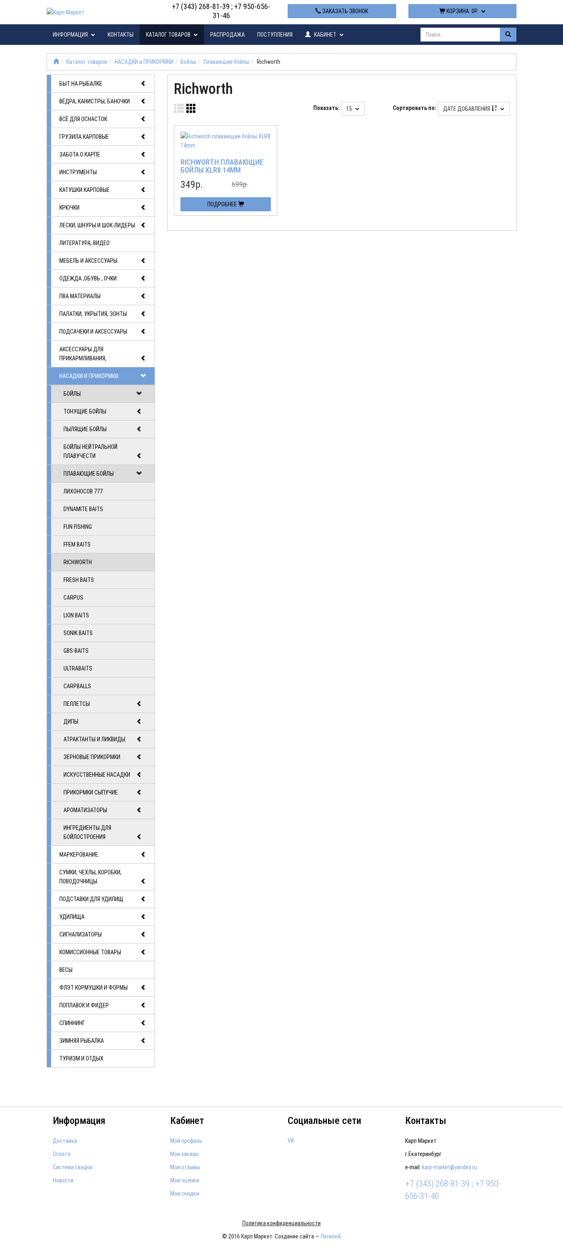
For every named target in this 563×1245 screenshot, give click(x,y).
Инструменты (78, 172)
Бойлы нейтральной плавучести (90, 451)
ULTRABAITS (77, 668)
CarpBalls (77, 686)
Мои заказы (184, 1154)
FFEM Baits (77, 544)
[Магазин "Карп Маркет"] (56, 61)
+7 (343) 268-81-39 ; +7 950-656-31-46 (221, 11)
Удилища (71, 916)
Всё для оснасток (83, 119)
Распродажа (227, 34)
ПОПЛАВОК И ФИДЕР (84, 1005)
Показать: (326, 108)
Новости (63, 1180)
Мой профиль (186, 1141)
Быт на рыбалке (80, 83)
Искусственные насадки (96, 774)
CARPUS (73, 597)
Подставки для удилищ (91, 899)
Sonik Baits (78, 633)
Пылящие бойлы (85, 429)
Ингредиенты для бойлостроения (87, 832)
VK (291, 1141)
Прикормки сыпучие (90, 792)
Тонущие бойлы (84, 411)
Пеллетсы (76, 704)
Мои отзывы (185, 1167)
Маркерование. (79, 854)
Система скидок (73, 1167)
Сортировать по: (414, 108)
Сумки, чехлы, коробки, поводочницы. (90, 877)
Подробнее (222, 204)
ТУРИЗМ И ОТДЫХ (81, 1058)
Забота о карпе (79, 154)
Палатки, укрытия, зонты (93, 314)
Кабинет (325, 34)
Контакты (121, 34)
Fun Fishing (77, 526)
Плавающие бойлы (226, 61)
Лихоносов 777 (83, 491)
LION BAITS (76, 615)
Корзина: (461, 11)
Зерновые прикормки (91, 757)
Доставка (65, 1141)
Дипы (70, 721)
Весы (66, 970)
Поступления (275, 34)
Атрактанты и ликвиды (94, 739)
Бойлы (188, 61)
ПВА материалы (80, 296)
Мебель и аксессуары (88, 260)
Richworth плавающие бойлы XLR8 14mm (222, 166)
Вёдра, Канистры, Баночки (94, 101)
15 (349, 108)
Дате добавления (467, 108)
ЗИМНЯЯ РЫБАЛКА (81, 1040)
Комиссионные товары (90, 952)
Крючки (69, 207)
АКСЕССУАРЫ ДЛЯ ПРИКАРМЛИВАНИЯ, (82, 354)
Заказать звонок (344, 11)
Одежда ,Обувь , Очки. (88, 278)
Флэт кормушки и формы (93, 987)
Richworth (77, 562)
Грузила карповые (84, 136)
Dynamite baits (83, 509)
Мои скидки (184, 1193)
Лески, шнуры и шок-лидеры (97, 225)
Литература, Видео (84, 243)
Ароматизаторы (85, 810)
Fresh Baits (78, 580)
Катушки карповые (84, 190)
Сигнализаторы (80, 934)
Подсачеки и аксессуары (93, 331)
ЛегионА (331, 1236)
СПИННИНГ (72, 1023)
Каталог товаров (169, 34)
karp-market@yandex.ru (449, 1167)
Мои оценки (184, 1180)
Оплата (61, 1154)
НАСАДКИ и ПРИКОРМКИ (144, 61)
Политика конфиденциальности (281, 1223)
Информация (71, 34)
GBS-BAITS (76, 650)
